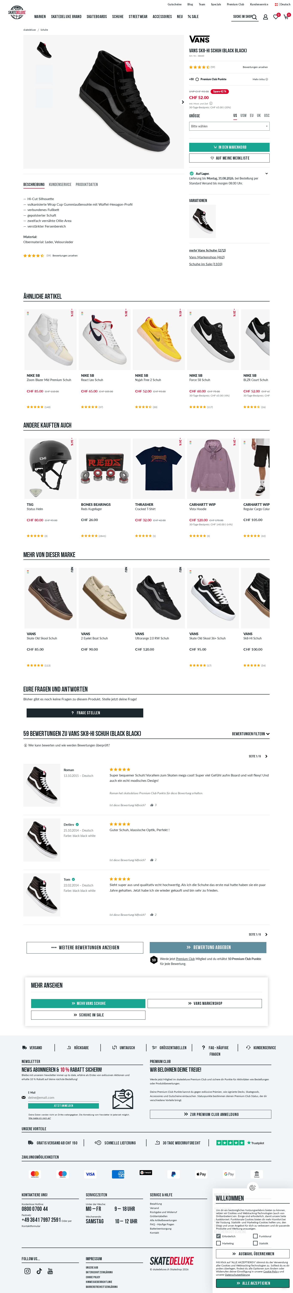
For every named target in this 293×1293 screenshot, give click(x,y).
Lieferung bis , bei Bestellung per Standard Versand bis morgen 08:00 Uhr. (223, 178)
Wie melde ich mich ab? (40, 1118)
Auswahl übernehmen (256, 1254)
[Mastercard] (35, 1175)
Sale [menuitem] (195, 17)
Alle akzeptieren (256, 1283)
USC (267, 116)
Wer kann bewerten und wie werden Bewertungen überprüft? (69, 745)
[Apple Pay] (202, 1175)
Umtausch (127, 1048)
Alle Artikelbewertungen (163, 1220)
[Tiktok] (38, 1272)
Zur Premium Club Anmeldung (214, 1115)
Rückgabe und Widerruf (163, 1212)
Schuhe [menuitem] (118, 17)
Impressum (94, 1259)
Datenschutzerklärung (99, 1272)
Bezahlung (156, 1203)
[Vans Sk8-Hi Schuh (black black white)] (202, 234)
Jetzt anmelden (63, 1106)
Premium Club (235, 4)
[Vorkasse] (257, 1175)
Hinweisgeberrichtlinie (99, 1282)
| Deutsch (284, 4)
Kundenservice (259, 4)
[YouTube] (50, 1272)
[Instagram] (27, 1272)
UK (259, 116)
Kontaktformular (31, 1226)
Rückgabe (81, 1048)
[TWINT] (146, 1173)
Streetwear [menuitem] (138, 17)
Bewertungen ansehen (255, 67)
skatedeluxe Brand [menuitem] (66, 17)
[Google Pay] (230, 1175)
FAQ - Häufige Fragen (162, 1224)
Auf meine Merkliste (233, 158)
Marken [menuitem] (40, 17)
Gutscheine (175, 4)
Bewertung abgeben (212, 947)
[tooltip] (267, 79)
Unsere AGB (92, 1267)
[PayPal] (174, 1175)
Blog (190, 4)
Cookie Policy (93, 1277)
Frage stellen (88, 713)
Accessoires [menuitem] (162, 17)
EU (252, 116)
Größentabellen (173, 1048)
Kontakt (154, 1232)
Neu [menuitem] (180, 17)
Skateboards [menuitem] (97, 17)
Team (202, 4)
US (235, 116)
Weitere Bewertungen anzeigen (88, 948)
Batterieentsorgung (160, 1228)
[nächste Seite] (266, 756)
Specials (216, 4)
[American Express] (119, 1175)
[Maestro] (63, 1175)
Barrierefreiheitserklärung (102, 1287)
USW (243, 116)
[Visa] (91, 1175)
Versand (36, 1048)
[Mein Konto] (265, 17)
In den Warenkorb (233, 147)
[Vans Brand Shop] (229, 39)
